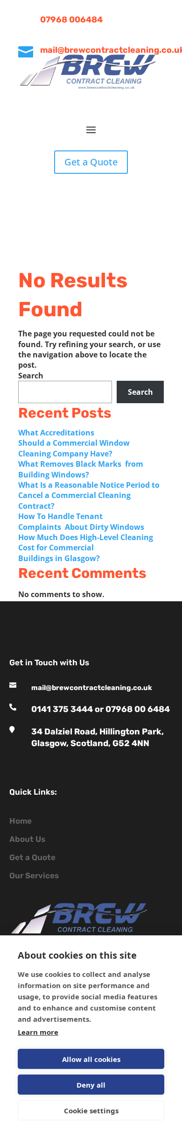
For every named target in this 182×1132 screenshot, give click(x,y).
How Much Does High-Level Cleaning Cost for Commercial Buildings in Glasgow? (85, 547)
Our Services (34, 875)
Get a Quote (91, 162)
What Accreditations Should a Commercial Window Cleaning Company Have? (74, 443)
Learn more (38, 1032)
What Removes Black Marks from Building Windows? (80, 469)
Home (20, 821)
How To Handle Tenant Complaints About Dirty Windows (82, 521)
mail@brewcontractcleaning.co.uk (91, 687)
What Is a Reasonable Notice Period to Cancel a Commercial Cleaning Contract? (89, 495)
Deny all (91, 1084)
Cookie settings (91, 1110)
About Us (27, 839)
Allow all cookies (91, 1059)
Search (30, 375)
